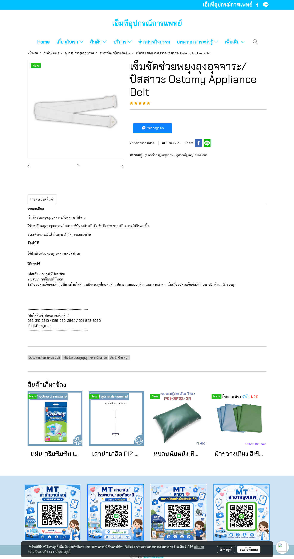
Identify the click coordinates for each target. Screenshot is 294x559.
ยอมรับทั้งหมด (249, 549)
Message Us (155, 128)
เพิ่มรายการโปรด (143, 143)
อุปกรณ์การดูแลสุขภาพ (159, 155)
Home (43, 42)
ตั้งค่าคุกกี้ (226, 549)
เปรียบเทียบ (172, 143)
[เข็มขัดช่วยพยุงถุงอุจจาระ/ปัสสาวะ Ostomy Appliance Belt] (75, 109)
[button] (255, 42)
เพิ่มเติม (233, 42)
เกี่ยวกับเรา (67, 42)
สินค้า (96, 42)
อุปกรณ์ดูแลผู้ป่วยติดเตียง (191, 155)
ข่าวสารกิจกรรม (154, 42)
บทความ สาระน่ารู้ (195, 42)
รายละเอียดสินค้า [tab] (42, 199)
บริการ (120, 42)
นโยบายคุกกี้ (62, 551)
